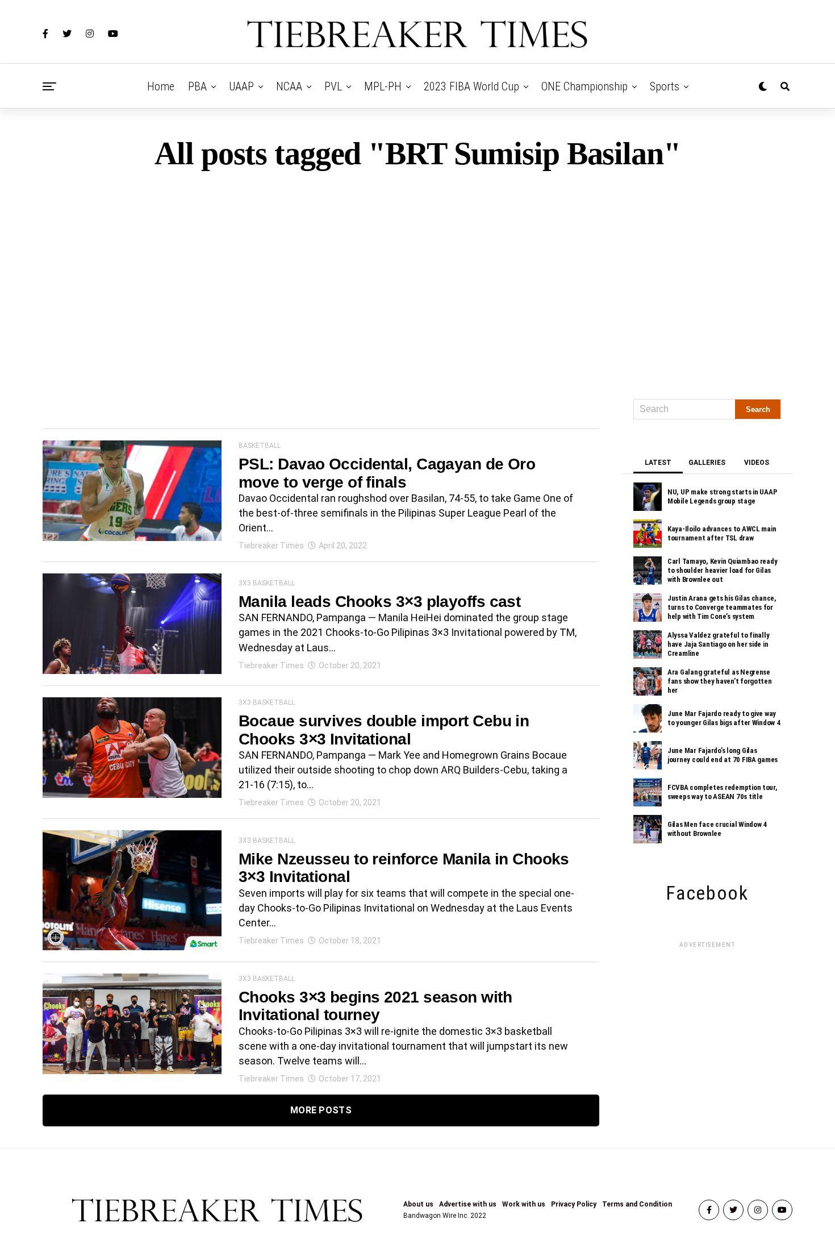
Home (160, 86)
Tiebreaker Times (271, 545)
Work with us (523, 1204)
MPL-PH (383, 86)
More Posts (321, 1110)
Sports (664, 86)
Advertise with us (467, 1204)
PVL (333, 86)
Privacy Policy (573, 1204)
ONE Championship (584, 86)
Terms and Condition (637, 1204)
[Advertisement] (417, 279)
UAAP (241, 86)
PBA (197, 86)
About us (418, 1204)
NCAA (289, 86)
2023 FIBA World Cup (471, 86)
